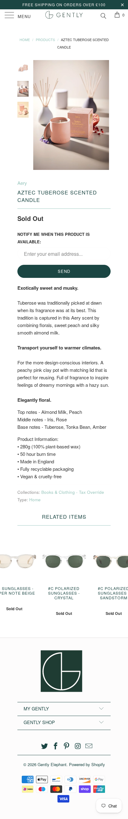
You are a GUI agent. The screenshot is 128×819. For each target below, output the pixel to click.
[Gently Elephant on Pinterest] (66, 746)
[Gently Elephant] (64, 15)
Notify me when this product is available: (53, 238)
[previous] (39, 115)
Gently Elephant (52, 764)
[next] (104, 115)
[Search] (103, 15)
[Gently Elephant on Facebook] (55, 746)
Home (35, 500)
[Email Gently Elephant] (89, 746)
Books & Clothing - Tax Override (72, 492)
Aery (22, 183)
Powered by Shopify (87, 764)
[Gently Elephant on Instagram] (78, 746)
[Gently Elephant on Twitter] (44, 746)
